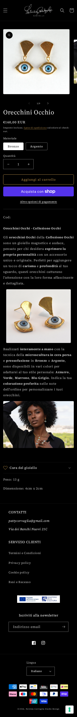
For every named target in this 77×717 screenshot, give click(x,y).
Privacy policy (20, 563)
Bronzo (13, 146)
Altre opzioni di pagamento (38, 201)
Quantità (9, 156)
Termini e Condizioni (25, 553)
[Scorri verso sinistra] (29, 103)
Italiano (36, 671)
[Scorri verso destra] (48, 103)
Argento (36, 146)
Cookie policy (19, 572)
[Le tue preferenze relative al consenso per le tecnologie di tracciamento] (69, 709)
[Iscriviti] (63, 627)
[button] (5, 10)
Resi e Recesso (20, 582)
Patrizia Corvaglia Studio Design (42, 709)
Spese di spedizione (35, 127)
